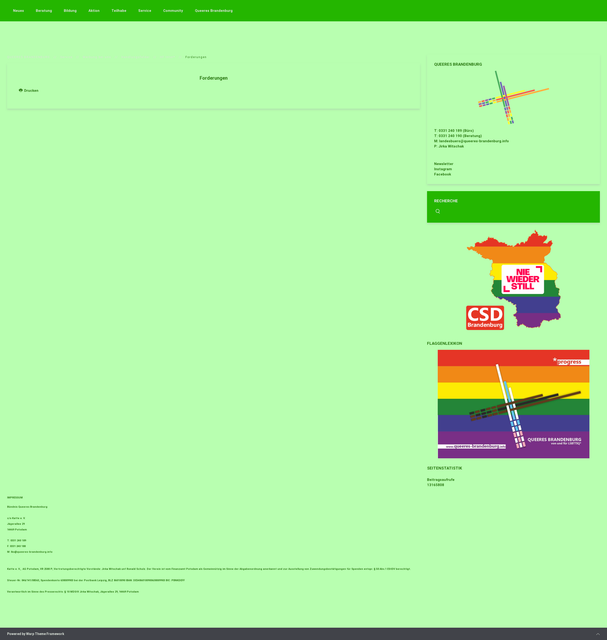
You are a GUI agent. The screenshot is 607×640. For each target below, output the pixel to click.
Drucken (30, 90)
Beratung (44, 11)
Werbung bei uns (97, 57)
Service (144, 11)
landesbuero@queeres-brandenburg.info (474, 141)
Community (173, 11)
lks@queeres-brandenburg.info (31, 551)
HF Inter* (167, 57)
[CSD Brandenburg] (513, 280)
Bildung (70, 11)
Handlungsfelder (135, 57)
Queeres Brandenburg (214, 11)
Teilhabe (118, 11)
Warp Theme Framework (45, 634)
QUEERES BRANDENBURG (28, 57)
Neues (18, 11)
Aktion (94, 11)
